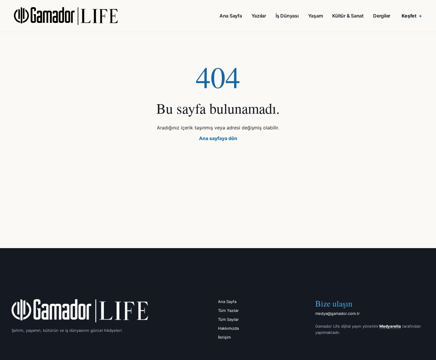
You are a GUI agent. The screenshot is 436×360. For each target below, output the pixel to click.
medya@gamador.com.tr (337, 313)
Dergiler (381, 16)
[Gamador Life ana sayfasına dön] (101, 310)
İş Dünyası (287, 16)
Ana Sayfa (230, 16)
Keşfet (409, 16)
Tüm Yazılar (228, 310)
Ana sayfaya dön (218, 138)
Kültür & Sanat (348, 16)
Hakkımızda (228, 328)
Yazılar (259, 16)
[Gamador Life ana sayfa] (66, 16)
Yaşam (315, 16)
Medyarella (390, 326)
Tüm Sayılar (228, 319)
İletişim (224, 337)
